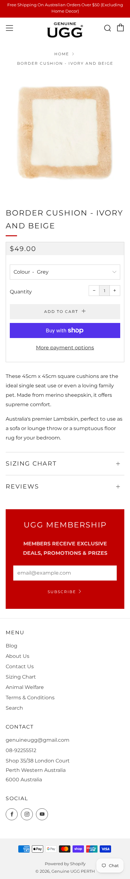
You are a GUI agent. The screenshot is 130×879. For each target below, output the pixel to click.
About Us (17, 656)
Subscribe (62, 591)
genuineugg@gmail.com (37, 740)
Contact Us (20, 666)
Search (14, 708)
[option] (65, 133)
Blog (11, 646)
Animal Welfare (25, 687)
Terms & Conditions (30, 698)
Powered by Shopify (65, 863)
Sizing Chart (21, 677)
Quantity (21, 292)
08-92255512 (21, 750)
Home (61, 54)
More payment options (65, 348)
